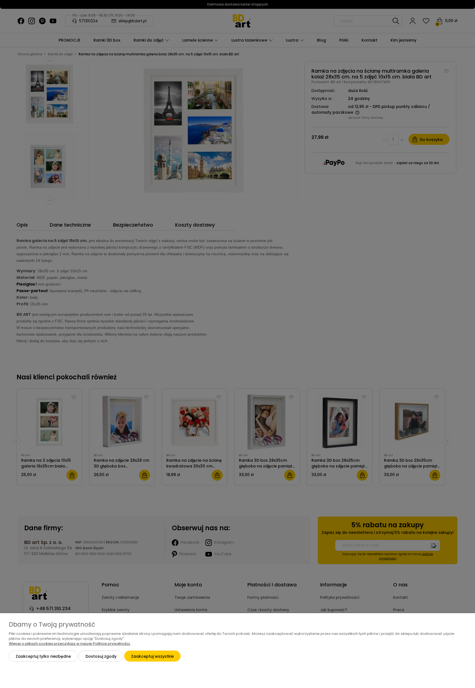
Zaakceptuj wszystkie (152, 656)
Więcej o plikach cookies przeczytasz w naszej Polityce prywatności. (70, 643)
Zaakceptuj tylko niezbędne (43, 656)
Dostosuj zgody (101, 656)
